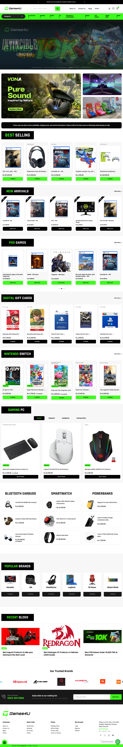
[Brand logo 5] (81, 682)
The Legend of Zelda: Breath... (110, 390)
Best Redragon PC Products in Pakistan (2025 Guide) (61, 653)
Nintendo (42, 16)
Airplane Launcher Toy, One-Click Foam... (85, 171)
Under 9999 (107, 16)
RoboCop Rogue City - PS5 (83, 274)
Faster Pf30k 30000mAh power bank (107, 535)
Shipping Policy (55, 726)
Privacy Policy (55, 731)
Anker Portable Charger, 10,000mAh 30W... (105, 519)
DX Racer (92, 587)
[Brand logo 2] (18, 682)
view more (117, 298)
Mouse (39, 418)
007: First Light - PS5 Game (107, 220)
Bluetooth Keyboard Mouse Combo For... (16, 469)
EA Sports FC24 (8, 390)
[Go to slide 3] (61, 288)
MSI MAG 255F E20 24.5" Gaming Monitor (84, 221)
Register (77, 728)
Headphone (65, 418)
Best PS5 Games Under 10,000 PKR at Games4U (101, 653)
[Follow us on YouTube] (113, 735)
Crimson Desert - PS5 (32, 220)
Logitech (72, 587)
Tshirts (52, 16)
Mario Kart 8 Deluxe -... (83, 390)
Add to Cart (13, 229)
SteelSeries (51, 587)
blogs (4, 648)
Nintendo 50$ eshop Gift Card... (35, 334)
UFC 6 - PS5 (54, 220)
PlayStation (31, 16)
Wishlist (77, 731)
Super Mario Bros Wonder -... (36, 390)
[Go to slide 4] (62, 288)
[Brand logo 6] (101, 682)
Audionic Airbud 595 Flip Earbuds (25, 519)
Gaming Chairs (81, 418)
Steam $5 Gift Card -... (83, 334)
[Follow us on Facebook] (101, 735)
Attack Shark (112, 587)
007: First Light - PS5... (10, 171)
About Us (5, 726)
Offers (118, 16)
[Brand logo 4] (60, 682)
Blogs (4, 731)
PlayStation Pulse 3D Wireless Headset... (37, 171)
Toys (60, 16)
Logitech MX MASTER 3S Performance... (56, 469)
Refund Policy (55, 728)
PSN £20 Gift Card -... (58, 334)
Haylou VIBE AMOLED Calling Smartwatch (65, 502)
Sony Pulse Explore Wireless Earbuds (24, 535)
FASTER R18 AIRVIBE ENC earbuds (26, 502)
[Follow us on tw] (105, 735)
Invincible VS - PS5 (57, 171)
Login (76, 726)
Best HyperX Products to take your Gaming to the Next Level (18, 653)
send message (103, 729)
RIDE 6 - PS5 (55, 274)
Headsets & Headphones (70, 16)
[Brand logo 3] (39, 682)
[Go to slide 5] (64, 288)
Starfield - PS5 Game (106, 274)
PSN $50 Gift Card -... (107, 334)
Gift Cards (97, 16)
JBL (30, 587)
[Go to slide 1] (58, 288)
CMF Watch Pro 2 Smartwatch (66, 519)
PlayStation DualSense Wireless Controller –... (107, 171)
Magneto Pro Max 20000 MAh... (107, 502)
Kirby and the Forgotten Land (61, 390)
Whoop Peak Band (62, 535)
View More (117, 191)
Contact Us (6, 728)
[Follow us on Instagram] (109, 735)
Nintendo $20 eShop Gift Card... (11, 334)
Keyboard (52, 418)
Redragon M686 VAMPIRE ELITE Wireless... (98, 469)
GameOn (10, 587)
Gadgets (87, 16)
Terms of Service (56, 733)
